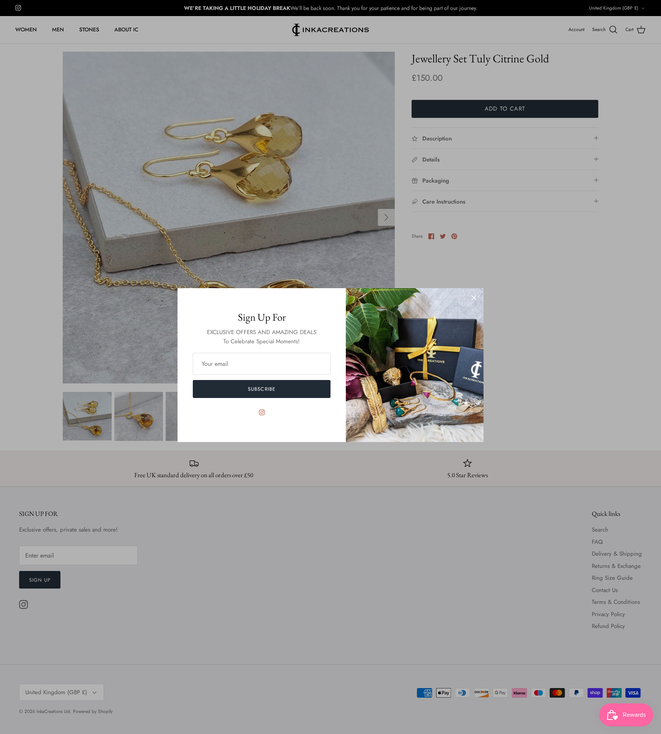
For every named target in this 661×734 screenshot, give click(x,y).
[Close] (474, 297)
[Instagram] (262, 412)
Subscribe (261, 389)
